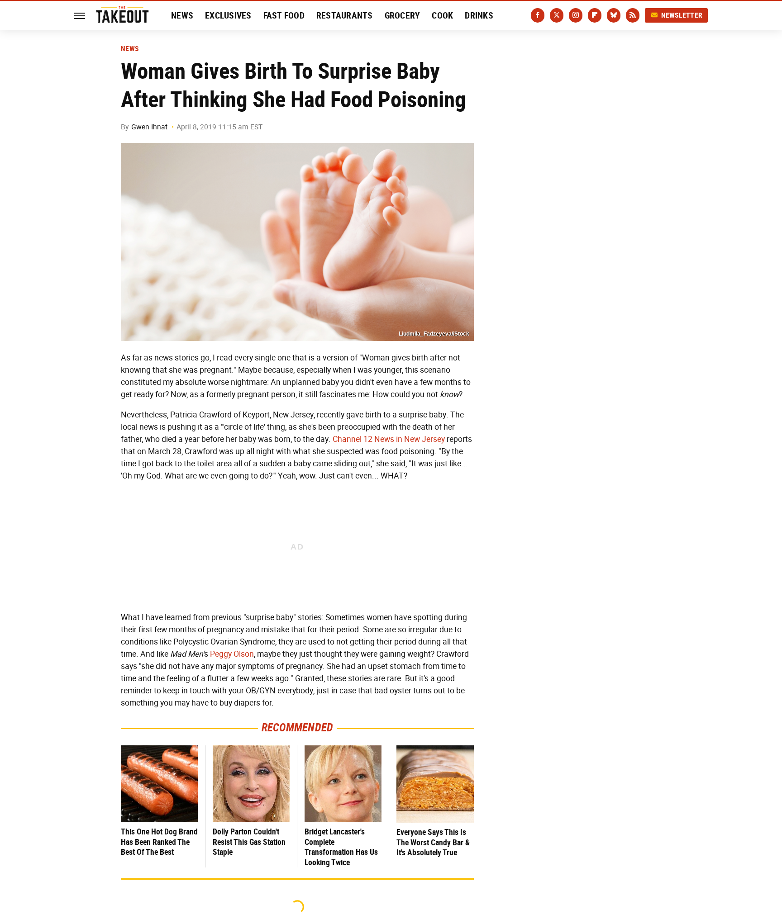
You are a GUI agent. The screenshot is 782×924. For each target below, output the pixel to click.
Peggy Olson (232, 654)
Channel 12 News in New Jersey (389, 439)
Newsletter (682, 15)
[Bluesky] (613, 15)
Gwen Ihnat (149, 127)
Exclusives (228, 15)
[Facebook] (537, 15)
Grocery (402, 15)
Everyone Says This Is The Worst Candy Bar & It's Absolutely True (433, 842)
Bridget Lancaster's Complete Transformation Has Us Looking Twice (341, 847)
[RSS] (632, 15)
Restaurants (344, 15)
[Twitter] (556, 15)
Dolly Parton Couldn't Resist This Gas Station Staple (249, 842)
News (182, 15)
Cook (442, 15)
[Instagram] (575, 15)
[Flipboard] (594, 15)
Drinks (479, 15)
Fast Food (284, 15)
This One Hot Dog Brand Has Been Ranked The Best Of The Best (159, 842)
